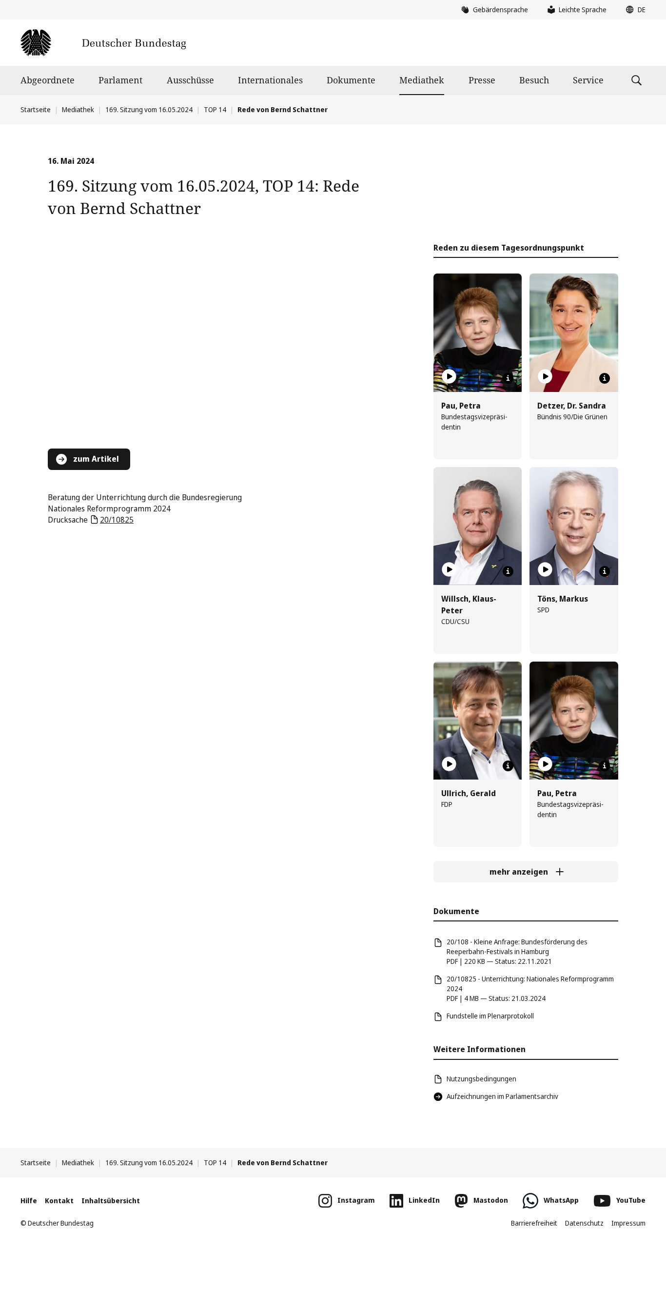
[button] (633, 10)
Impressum (628, 1223)
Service (588, 80)
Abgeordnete (47, 80)
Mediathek (421, 80)
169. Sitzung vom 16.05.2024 (149, 109)
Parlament (120, 80)
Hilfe (28, 1200)
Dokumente (351, 80)
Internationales (270, 80)
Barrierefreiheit (534, 1223)
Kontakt (59, 1200)
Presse (482, 80)
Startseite (35, 109)
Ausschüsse (190, 80)
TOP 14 (215, 109)
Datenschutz (584, 1223)
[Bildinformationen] (508, 378)
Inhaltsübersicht (110, 1200)
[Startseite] (103, 42)
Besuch (534, 80)
